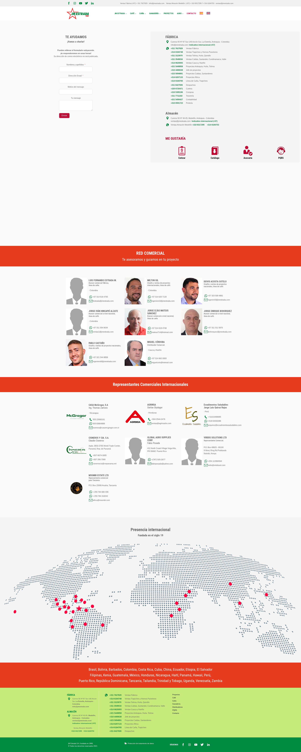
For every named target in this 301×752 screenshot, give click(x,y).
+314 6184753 (213, 125)
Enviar (64, 116)
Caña (174, 701)
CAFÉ (132, 13)
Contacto (175, 713)
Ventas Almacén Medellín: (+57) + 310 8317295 (184, 3)
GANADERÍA (154, 13)
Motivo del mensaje (76, 87)
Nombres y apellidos (75, 65)
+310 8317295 (198, 125)
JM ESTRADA (119, 13)
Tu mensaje (76, 98)
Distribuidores (177, 707)
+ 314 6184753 (209, 3)
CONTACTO (191, 13)
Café (174, 698)
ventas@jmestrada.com (224, 3)
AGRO (179, 13)
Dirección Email (75, 76)
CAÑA (141, 13)
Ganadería (176, 704)
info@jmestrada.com (156, 3)
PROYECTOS (168, 13)
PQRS (174, 710)
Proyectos (176, 695)
